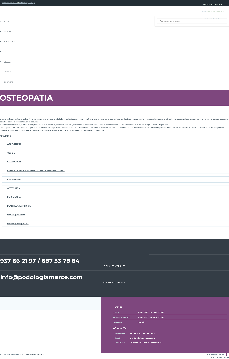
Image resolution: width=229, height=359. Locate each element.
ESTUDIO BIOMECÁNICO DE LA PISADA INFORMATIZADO (36, 170)
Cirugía (11, 153)
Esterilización (14, 162)
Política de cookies (221, 357)
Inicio (6, 21)
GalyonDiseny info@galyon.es (34, 354)
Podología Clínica (16, 215)
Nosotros (8, 31)
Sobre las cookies (216, 354)
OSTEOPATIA (14, 188)
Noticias (7, 72)
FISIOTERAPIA (14, 179)
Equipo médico (10, 41)
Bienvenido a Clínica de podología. (18, 3)
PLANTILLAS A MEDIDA (19, 206)
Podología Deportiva (18, 223)
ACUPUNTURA (14, 144)
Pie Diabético (14, 197)
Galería (7, 62)
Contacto (8, 82)
